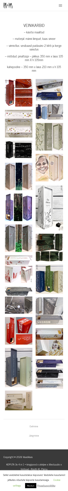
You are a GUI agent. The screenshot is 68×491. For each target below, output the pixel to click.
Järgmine (34, 435)
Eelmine (34, 426)
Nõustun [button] (30, 485)
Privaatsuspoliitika (46, 485)
